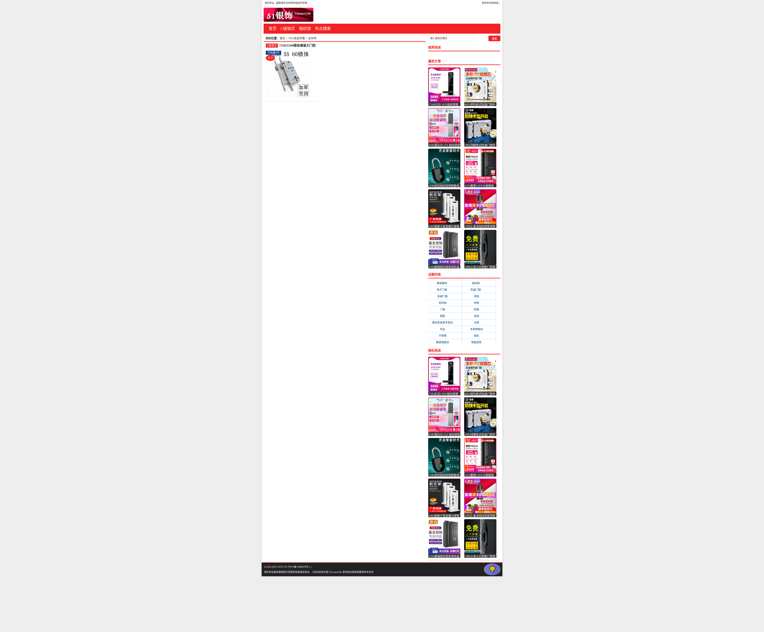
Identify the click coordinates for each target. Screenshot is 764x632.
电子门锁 (445, 289)
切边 (445, 329)
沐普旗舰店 (479, 329)
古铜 (479, 322)
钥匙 (445, 315)
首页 (273, 28)
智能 (479, 309)
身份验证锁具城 (490, 3)
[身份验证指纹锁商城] (288, 15)
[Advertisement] (119, 604)
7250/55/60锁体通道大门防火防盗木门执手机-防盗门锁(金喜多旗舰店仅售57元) (297, 46)
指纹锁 (305, 28)
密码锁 (445, 302)
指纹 (479, 335)
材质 (479, 302)
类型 (479, 296)
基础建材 (445, 283)
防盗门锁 (479, 289)
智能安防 (479, 342)
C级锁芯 (288, 28)
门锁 (445, 309)
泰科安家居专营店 (445, 322)
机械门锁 (445, 296)
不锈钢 (445, 335)
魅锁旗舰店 (445, 342)
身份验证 (269, 3)
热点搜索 (323, 28)
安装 (479, 315)
